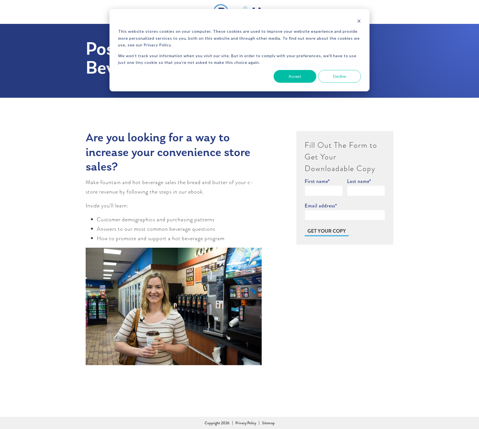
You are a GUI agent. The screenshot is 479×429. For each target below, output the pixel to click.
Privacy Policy (245, 423)
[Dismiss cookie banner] (359, 20)
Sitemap (268, 423)
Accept (295, 76)
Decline (339, 76)
